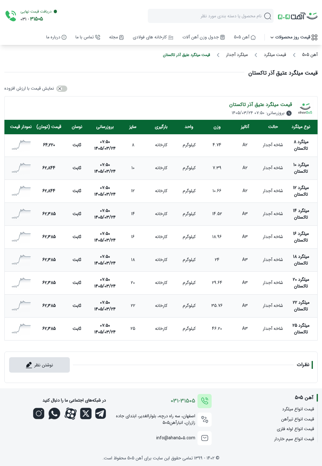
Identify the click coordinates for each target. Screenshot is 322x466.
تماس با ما (84, 37)
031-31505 (183, 401)
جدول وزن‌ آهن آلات (200, 37)
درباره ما (53, 37)
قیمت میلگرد (275, 55)
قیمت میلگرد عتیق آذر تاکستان (186, 55)
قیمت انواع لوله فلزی (295, 429)
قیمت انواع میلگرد (298, 409)
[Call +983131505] (10, 16)
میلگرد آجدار (237, 55)
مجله (113, 37)
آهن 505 (241, 37)
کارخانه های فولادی (150, 37)
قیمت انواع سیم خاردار (294, 439)
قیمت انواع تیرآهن (297, 419)
